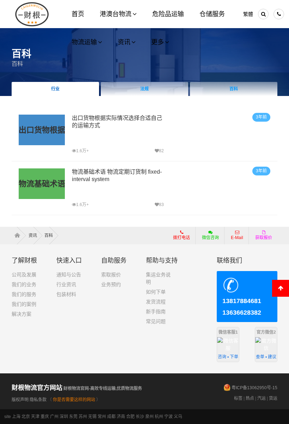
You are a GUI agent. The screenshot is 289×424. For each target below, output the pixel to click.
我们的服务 (24, 294)
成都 (111, 416)
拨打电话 (181, 237)
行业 (55, 88)
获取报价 (263, 237)
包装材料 (66, 294)
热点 (250, 398)
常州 (102, 416)
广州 (54, 416)
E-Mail (237, 237)
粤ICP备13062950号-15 (254, 387)
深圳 (64, 416)
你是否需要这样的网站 (74, 399)
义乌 (178, 416)
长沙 (140, 416)
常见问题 (156, 321)
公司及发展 (24, 274)
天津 (35, 416)
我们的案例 (24, 304)
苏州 (83, 416)
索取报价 (111, 274)
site (7, 416)
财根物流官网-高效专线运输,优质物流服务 (77, 388)
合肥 (130, 416)
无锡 (92, 416)
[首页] (19, 235)
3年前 (261, 117)
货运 (273, 398)
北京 (25, 416)
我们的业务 (24, 284)
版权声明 (20, 399)
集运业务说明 (158, 278)
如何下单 (156, 292)
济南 (121, 416)
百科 (17, 64)
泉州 (149, 416)
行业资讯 (66, 284)
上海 (16, 416)
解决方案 (21, 314)
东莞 (73, 416)
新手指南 (156, 311)
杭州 (159, 416)
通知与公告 (68, 274)
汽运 (261, 398)
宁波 (168, 416)
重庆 (45, 416)
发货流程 (156, 301)
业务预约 (111, 284)
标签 (238, 398)
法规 (144, 88)
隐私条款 (38, 399)
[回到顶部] (280, 288)
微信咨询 (208, 239)
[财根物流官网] (32, 14)
